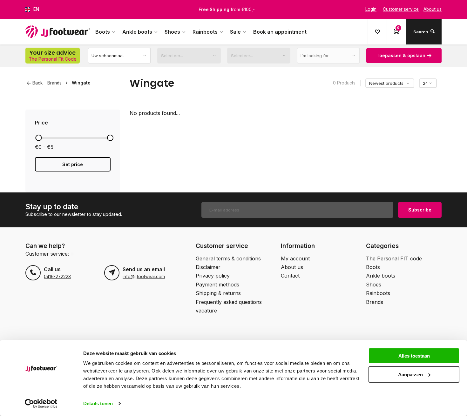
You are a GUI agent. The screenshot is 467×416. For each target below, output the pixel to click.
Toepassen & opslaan (400, 55)
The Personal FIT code (394, 258)
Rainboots (205, 32)
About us (292, 267)
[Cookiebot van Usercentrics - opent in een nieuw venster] (41, 403)
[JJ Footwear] (57, 31)
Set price (72, 164)
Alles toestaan (414, 356)
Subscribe (419, 209)
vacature (206, 310)
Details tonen (98, 403)
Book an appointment (280, 32)
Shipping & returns (218, 293)
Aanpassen (410, 374)
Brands (54, 82)
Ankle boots (137, 32)
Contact (290, 275)
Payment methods (217, 284)
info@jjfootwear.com (144, 276)
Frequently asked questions (229, 302)
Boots (102, 32)
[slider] (38, 138)
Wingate (81, 82)
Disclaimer (208, 267)
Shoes (172, 32)
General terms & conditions (228, 258)
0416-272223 (57, 276)
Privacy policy (213, 275)
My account (295, 258)
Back (37, 82)
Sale (235, 32)
